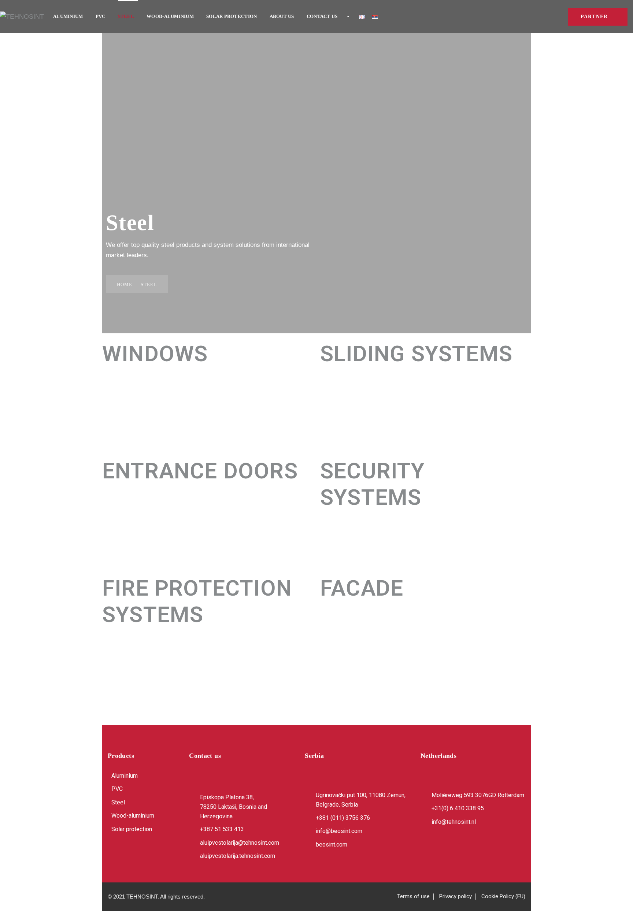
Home (124, 284)
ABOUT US (282, 16)
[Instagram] (134, 853)
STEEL (126, 16)
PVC (101, 16)
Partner (594, 16)
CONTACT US (322, 16)
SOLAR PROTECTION (231, 16)
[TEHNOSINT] (22, 16)
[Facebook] (116, 853)
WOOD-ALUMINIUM (170, 16)
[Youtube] (151, 853)
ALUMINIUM (68, 16)
